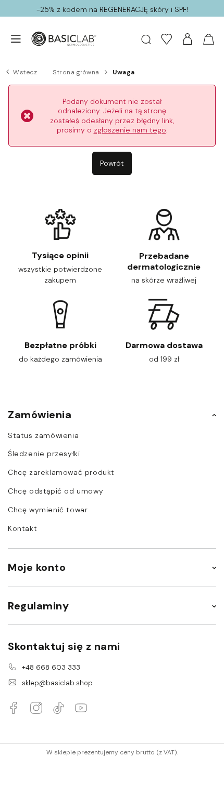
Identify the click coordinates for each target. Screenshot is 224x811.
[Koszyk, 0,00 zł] (208, 39)
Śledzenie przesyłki (44, 453)
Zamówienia (39, 414)
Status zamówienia (43, 435)
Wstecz (25, 72)
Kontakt (22, 528)
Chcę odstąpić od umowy (55, 491)
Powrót (112, 163)
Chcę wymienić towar (48, 510)
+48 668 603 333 (51, 667)
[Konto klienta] (187, 39)
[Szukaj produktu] (145, 39)
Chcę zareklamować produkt (61, 472)
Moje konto (37, 567)
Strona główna (76, 72)
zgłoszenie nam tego (130, 130)
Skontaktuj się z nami (64, 646)
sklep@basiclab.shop (57, 683)
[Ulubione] (166, 39)
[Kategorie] (10, 39)
